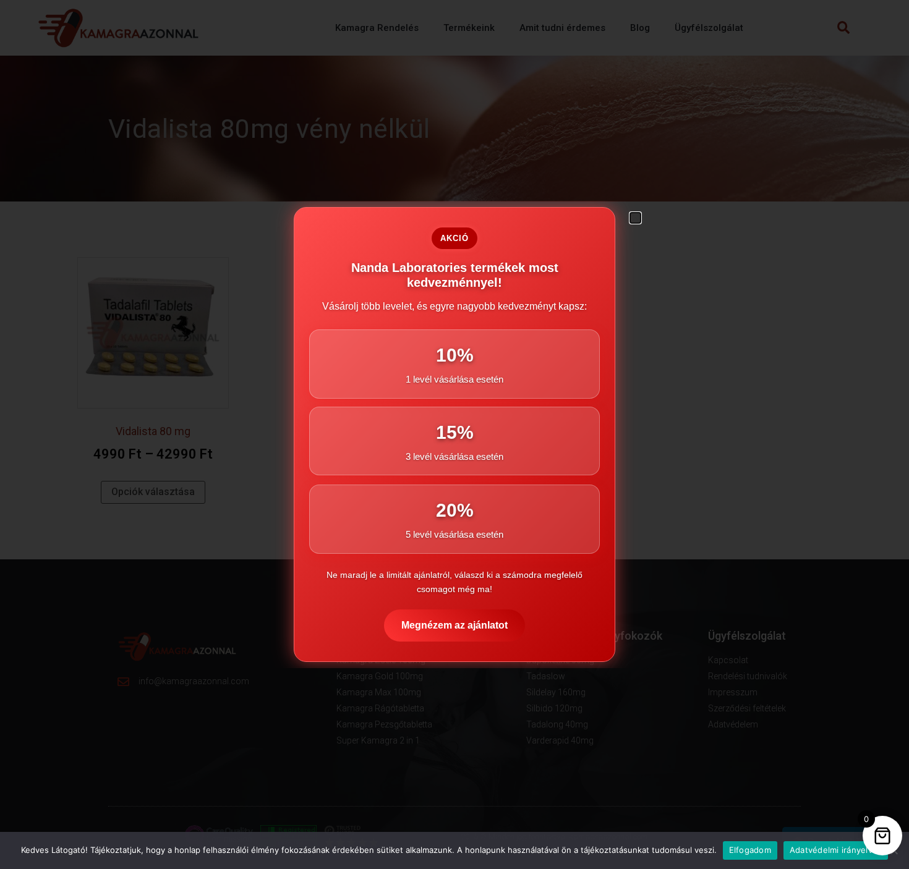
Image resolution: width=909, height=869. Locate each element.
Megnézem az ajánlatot (454, 625)
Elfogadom (750, 850)
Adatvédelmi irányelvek (836, 850)
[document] (454, 434)
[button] (635, 218)
